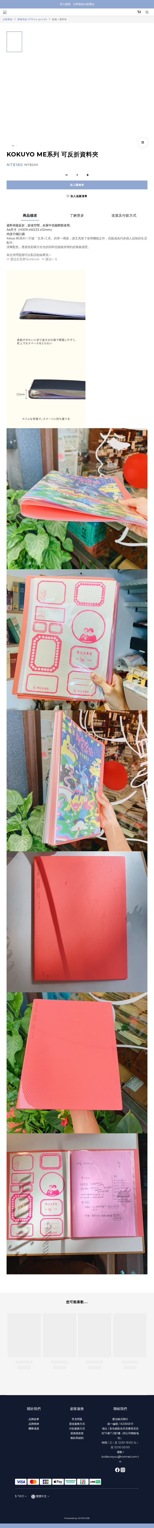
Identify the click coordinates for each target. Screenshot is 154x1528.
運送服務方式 (77, 1424)
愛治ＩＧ (51, 259)
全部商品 (8, 19)
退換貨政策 (77, 1433)
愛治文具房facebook (24, 259)
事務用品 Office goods (32, 19)
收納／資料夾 (59, 19)
